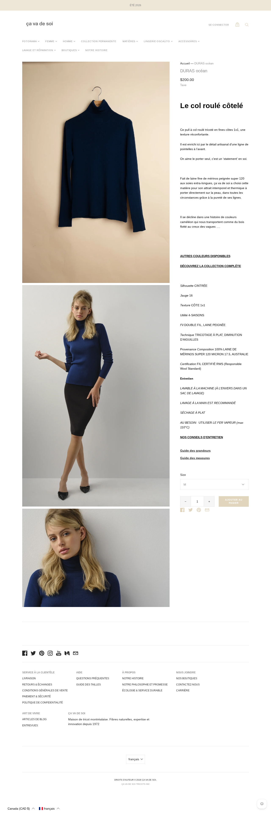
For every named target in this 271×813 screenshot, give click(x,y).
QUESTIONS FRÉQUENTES (92, 678)
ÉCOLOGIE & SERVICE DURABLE (142, 690)
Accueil (185, 63)
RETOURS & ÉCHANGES (37, 684)
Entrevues (30, 725)
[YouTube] (58, 654)
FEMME (49, 41)
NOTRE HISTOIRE (96, 50)
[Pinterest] (41, 654)
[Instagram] (50, 654)
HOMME (68, 41)
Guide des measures (195, 458)
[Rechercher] (247, 26)
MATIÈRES (129, 41)
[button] (21, 808)
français (134, 759)
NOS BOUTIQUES (186, 678)
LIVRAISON (29, 678)
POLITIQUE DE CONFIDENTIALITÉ (42, 702)
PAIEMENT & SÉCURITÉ (36, 696)
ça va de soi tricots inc (136, 784)
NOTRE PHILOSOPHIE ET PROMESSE (145, 684)
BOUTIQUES (69, 50)
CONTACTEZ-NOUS (188, 684)
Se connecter (219, 25)
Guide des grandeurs (195, 450)
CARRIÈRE (182, 690)
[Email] (75, 654)
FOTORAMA (29, 41)
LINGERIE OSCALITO (157, 41)
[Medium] (67, 654)
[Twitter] (33, 654)
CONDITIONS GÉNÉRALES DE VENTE (45, 690)
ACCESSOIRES (187, 41)
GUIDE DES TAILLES (88, 684)
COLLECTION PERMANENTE (98, 41)
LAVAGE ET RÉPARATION (37, 50)
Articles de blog (34, 719)
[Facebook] (24, 654)
